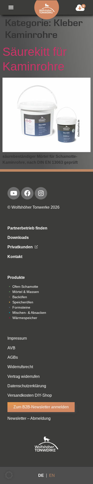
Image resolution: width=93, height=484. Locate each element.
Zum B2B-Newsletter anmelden (41, 407)
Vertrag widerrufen (23, 376)
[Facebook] (27, 193)
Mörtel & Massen (25, 292)
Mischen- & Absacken (29, 313)
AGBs (12, 357)
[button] (8, 7)
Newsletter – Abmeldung (29, 418)
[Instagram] (41, 193)
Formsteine (21, 307)
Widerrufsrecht (20, 367)
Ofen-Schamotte (25, 287)
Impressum (17, 338)
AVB (11, 348)
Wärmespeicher (24, 318)
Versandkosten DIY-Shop (29, 395)
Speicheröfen (22, 302)
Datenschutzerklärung (26, 386)
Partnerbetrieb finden (27, 228)
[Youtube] (13, 193)
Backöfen (19, 297)
